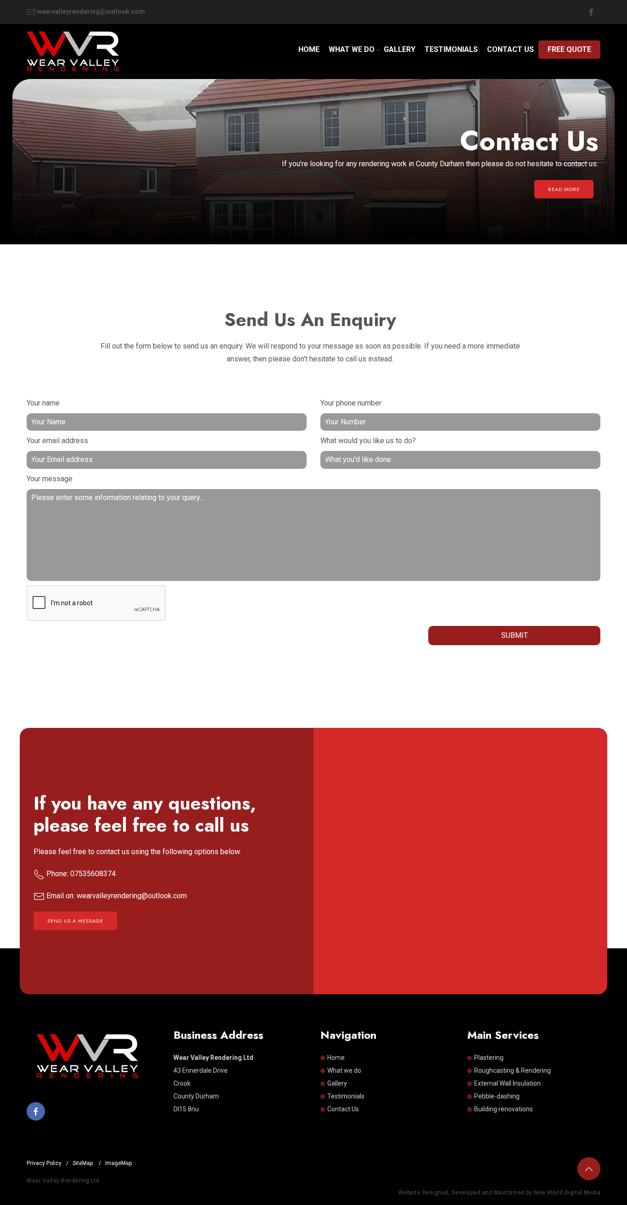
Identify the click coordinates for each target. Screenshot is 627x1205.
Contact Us (510, 49)
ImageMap (118, 1163)
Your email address (57, 440)
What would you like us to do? (368, 440)
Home (308, 49)
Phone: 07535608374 (80, 873)
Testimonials (451, 49)
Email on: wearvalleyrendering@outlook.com (116, 895)
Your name (43, 403)
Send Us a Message (75, 920)
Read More (564, 189)
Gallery (399, 49)
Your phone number (350, 403)
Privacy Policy (44, 1163)
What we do (352, 49)
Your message (50, 478)
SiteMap (83, 1163)
